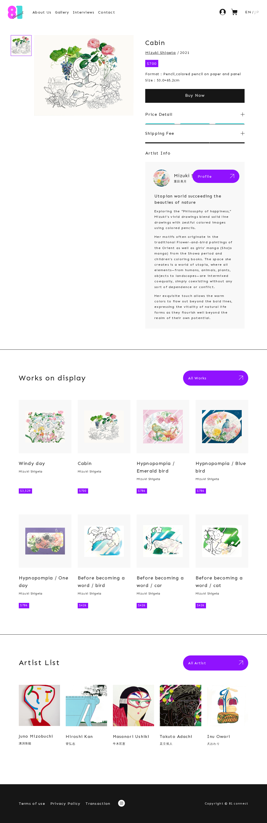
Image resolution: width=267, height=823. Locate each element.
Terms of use (32, 803)
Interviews (84, 12)
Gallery (62, 12)
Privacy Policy (65, 803)
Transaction (98, 803)
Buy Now (195, 95)
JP (256, 12)
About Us (42, 12)
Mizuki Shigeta (160, 52)
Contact (106, 12)
